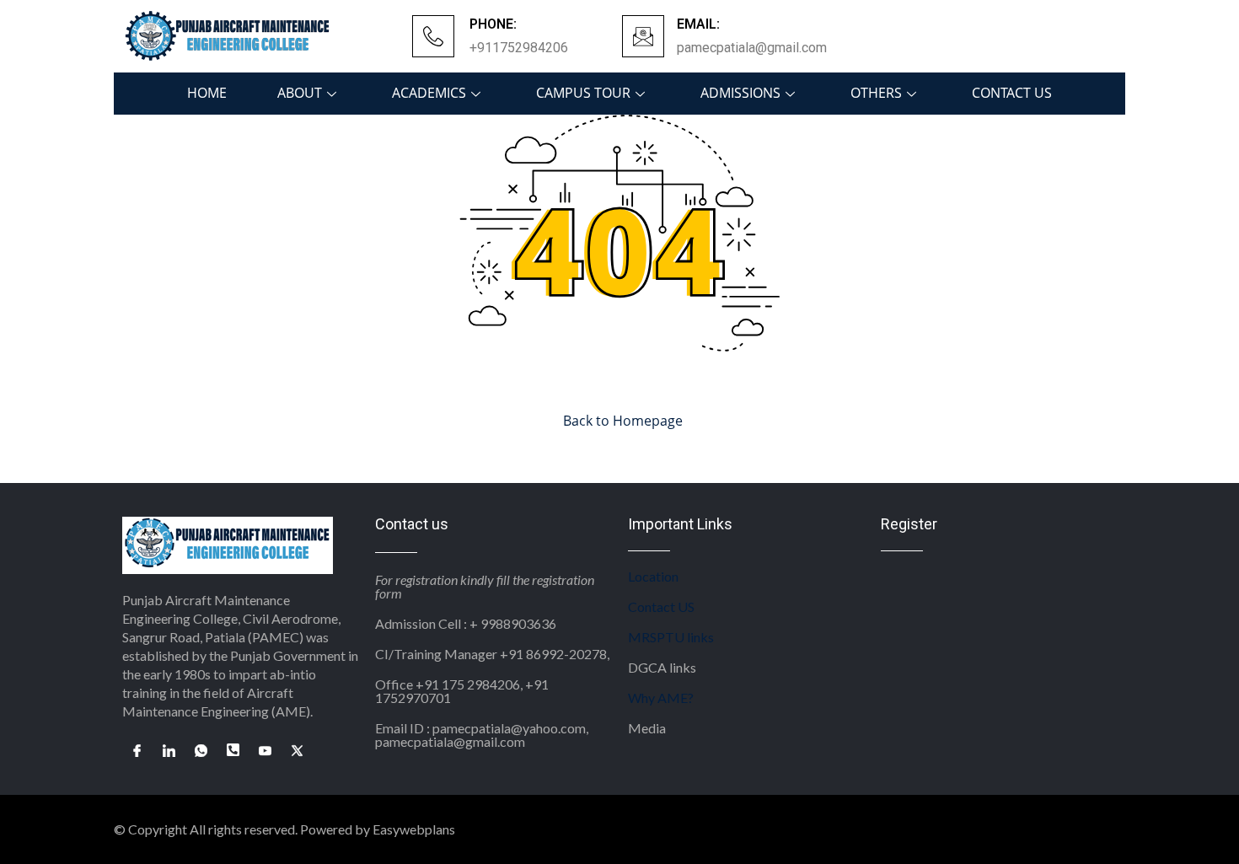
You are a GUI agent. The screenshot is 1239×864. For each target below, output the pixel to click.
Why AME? (661, 698)
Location (653, 576)
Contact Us (1012, 92)
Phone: (493, 24)
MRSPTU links (671, 637)
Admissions (740, 92)
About (299, 92)
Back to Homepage (623, 420)
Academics (429, 92)
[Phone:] (433, 36)
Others (876, 92)
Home (207, 92)
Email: (698, 24)
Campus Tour (583, 92)
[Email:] (643, 36)
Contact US (661, 606)
